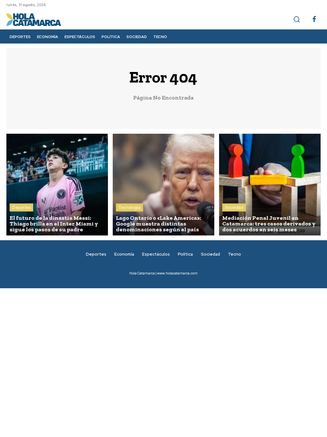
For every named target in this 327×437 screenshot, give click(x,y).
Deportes (21, 207)
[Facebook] (314, 19)
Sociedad (234, 207)
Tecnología (129, 207)
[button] (296, 19)
